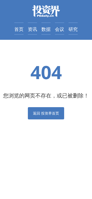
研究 (73, 29)
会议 (59, 29)
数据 (46, 29)
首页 (19, 29)
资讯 (32, 29)
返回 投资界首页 (46, 113)
